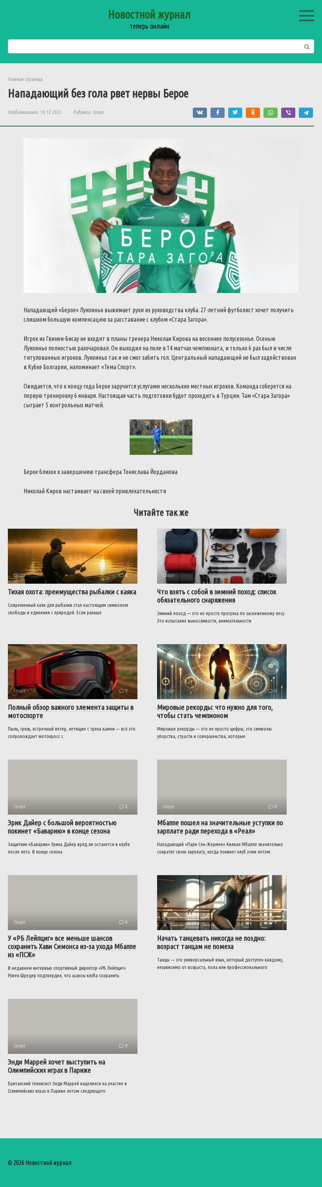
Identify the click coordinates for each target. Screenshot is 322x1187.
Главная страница (25, 79)
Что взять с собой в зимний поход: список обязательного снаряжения (216, 595)
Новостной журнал (149, 14)
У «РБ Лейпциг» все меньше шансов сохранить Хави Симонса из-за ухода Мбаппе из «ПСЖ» (72, 946)
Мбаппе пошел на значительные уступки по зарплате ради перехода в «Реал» (220, 826)
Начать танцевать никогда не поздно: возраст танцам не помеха (211, 942)
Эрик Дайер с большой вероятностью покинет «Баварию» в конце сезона (62, 826)
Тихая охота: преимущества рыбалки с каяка (72, 591)
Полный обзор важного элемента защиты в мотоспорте (71, 711)
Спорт (98, 112)
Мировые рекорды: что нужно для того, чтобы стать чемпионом (215, 711)
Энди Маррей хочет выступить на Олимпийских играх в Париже (56, 1065)
